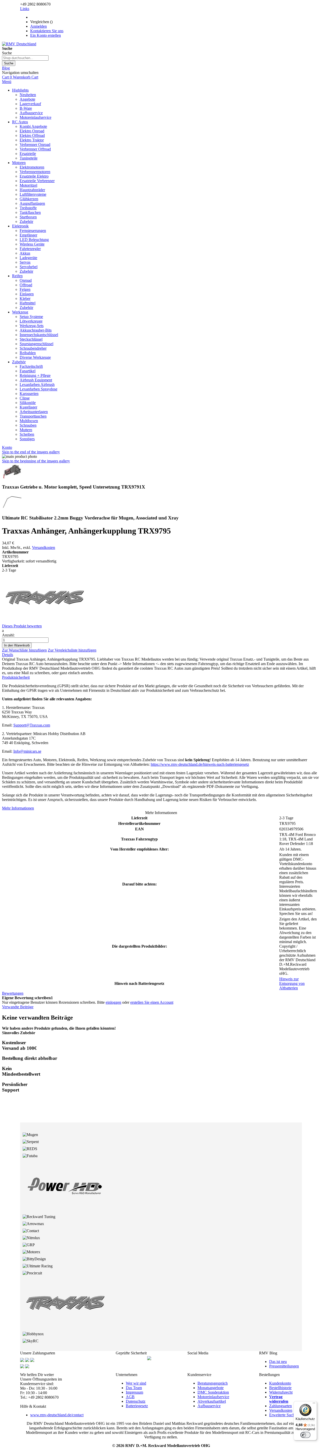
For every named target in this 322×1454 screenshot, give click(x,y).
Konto (7, 447)
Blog (6, 68)
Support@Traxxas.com (31, 725)
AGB (130, 1397)
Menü (6, 81)
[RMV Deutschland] (19, 44)
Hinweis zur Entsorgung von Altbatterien (292, 983)
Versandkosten (43, 547)
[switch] (305, 1435)
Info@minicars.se (27, 751)
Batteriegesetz (137, 1406)
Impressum (134, 1392)
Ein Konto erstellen (45, 35)
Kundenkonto (280, 1383)
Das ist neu (278, 1361)
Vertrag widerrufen (278, 1399)
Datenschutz (135, 1401)
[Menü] (314, 1404)
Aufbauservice (209, 1406)
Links (24, 9)
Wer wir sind (136, 1383)
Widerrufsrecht (281, 1392)
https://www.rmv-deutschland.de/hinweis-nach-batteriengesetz (200, 764)
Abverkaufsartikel (211, 1401)
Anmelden (38, 26)
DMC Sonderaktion (213, 1392)
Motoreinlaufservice (213, 1397)
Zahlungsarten (280, 1406)
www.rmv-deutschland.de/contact (57, 1415)
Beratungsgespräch (212, 1383)
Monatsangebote (210, 1388)
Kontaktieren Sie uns (46, 31)
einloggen (113, 1002)
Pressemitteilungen (284, 1366)
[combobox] (25, 58)
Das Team (134, 1388)
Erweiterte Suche (282, 1415)
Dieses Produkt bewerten (22, 626)
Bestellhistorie (280, 1388)
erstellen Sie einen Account (151, 1002)
